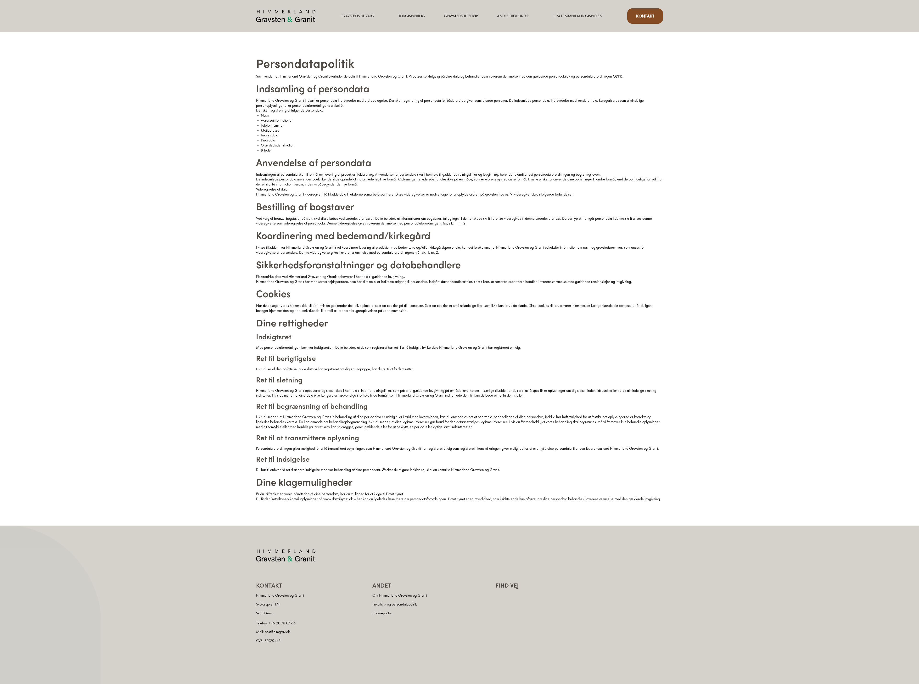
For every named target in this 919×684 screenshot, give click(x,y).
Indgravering (412, 15)
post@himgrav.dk (277, 631)
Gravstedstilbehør (461, 15)
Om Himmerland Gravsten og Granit (399, 595)
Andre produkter (513, 15)
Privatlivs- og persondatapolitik (394, 604)
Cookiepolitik (381, 613)
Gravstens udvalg (357, 15)
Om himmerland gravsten (578, 15)
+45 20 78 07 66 (282, 623)
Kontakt (645, 16)
